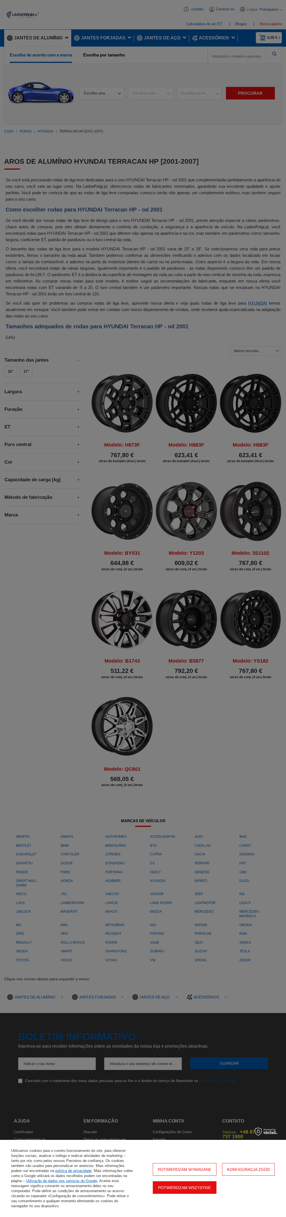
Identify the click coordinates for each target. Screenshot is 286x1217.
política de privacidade (73, 1171)
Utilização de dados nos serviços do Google (61, 1181)
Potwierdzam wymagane (184, 1169)
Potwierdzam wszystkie (184, 1187)
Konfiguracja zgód (248, 1169)
